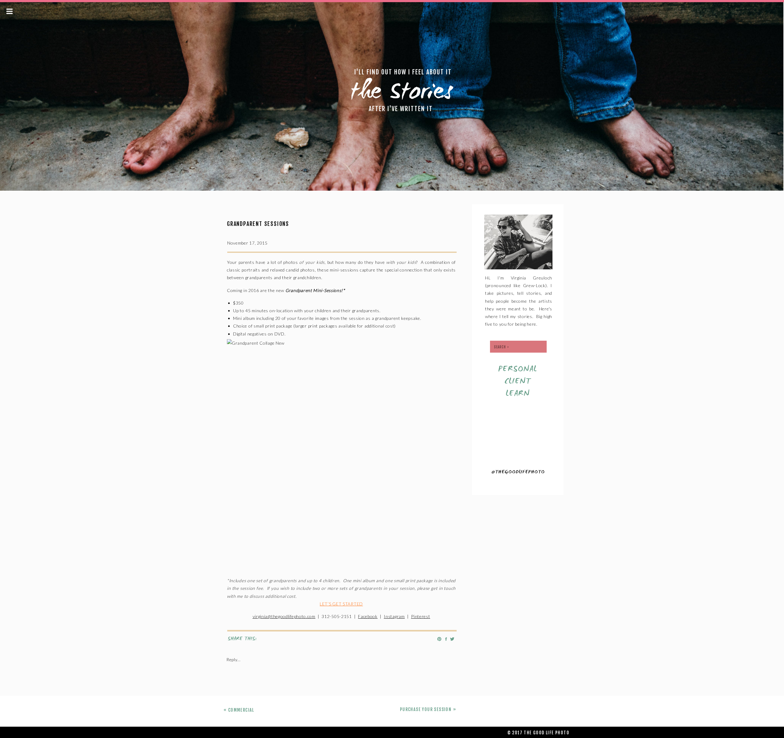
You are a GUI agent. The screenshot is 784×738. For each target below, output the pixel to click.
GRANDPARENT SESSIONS (258, 223)
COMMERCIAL (241, 710)
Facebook (368, 616)
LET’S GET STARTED (341, 603)
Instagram (394, 616)
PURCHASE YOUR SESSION (425, 709)
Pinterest (420, 616)
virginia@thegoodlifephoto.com (284, 616)
